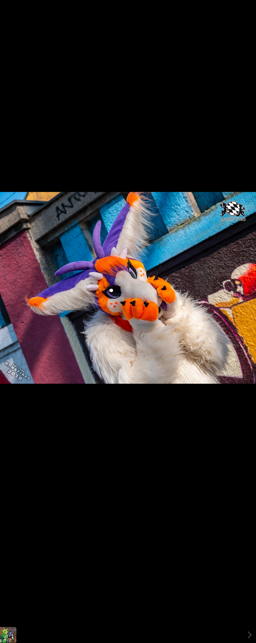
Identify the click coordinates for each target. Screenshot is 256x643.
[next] (250, 316)
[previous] (6, 316)
